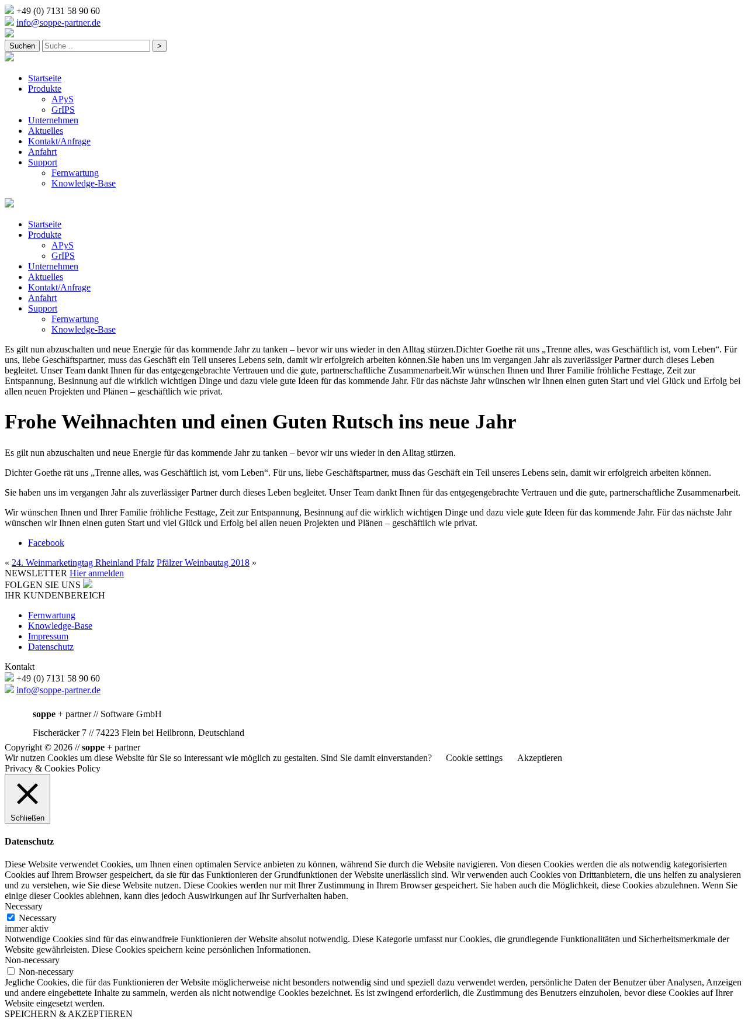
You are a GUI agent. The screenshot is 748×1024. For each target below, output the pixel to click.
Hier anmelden (97, 573)
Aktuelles (45, 131)
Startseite (44, 78)
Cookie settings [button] (474, 758)
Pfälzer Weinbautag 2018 (203, 563)
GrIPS (63, 110)
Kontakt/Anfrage (59, 141)
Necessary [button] (24, 906)
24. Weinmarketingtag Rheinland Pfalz (83, 563)
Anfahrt (42, 152)
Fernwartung (75, 173)
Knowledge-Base (83, 183)
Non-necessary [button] (32, 960)
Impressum (48, 636)
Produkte (44, 89)
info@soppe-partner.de (58, 22)
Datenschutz (51, 647)
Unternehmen (53, 120)
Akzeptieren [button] (539, 758)
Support (42, 162)
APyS (62, 99)
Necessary (38, 918)
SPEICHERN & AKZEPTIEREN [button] (69, 1014)
